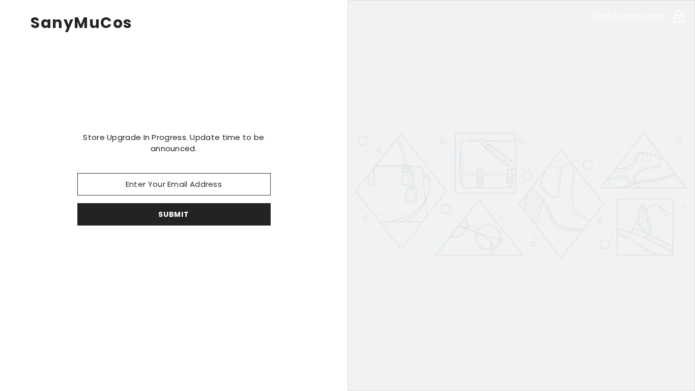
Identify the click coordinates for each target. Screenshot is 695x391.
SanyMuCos (82, 23)
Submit (173, 214)
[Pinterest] (160, 252)
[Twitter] (245, 252)
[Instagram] (131, 252)
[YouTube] (217, 252)
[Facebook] (103, 252)
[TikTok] (188, 252)
